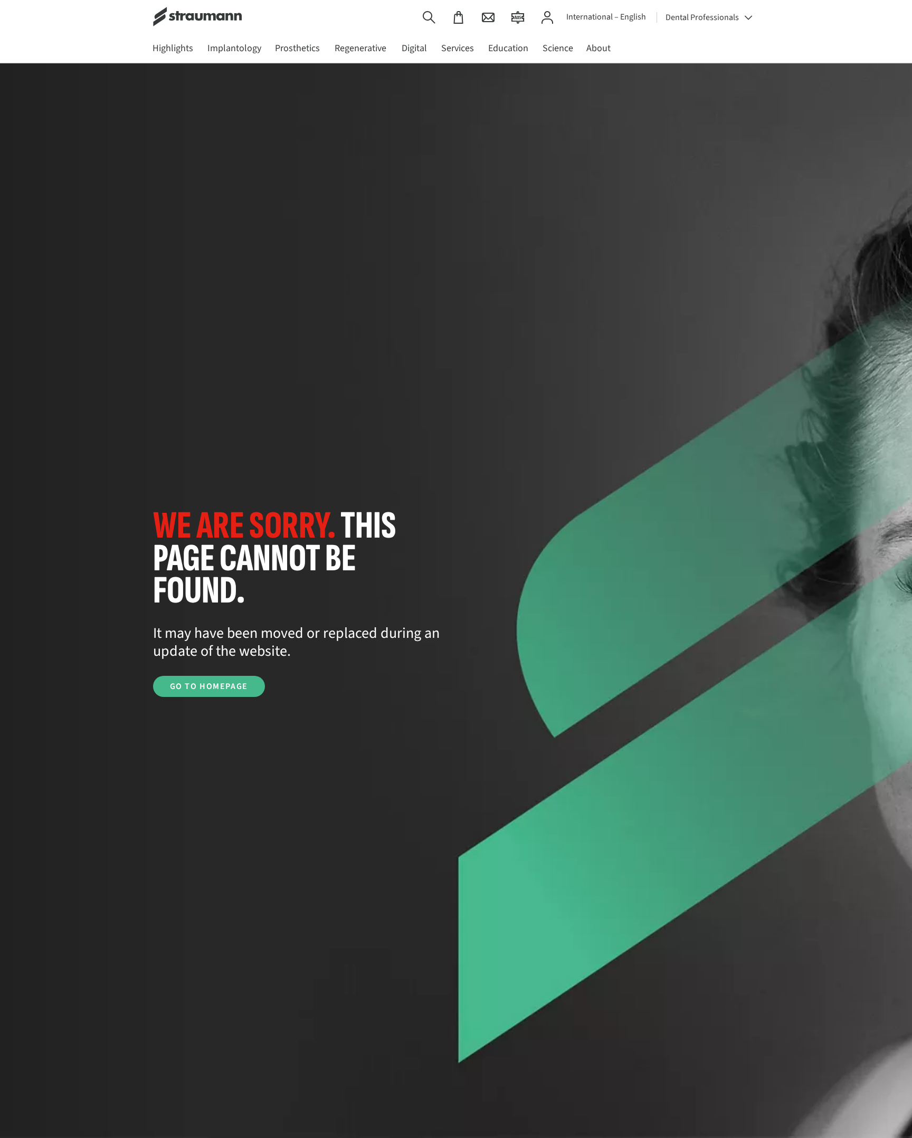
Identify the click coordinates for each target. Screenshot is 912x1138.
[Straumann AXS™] (517, 16)
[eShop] (458, 16)
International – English (606, 17)
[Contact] (488, 16)
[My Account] (547, 16)
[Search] (429, 16)
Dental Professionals (702, 17)
